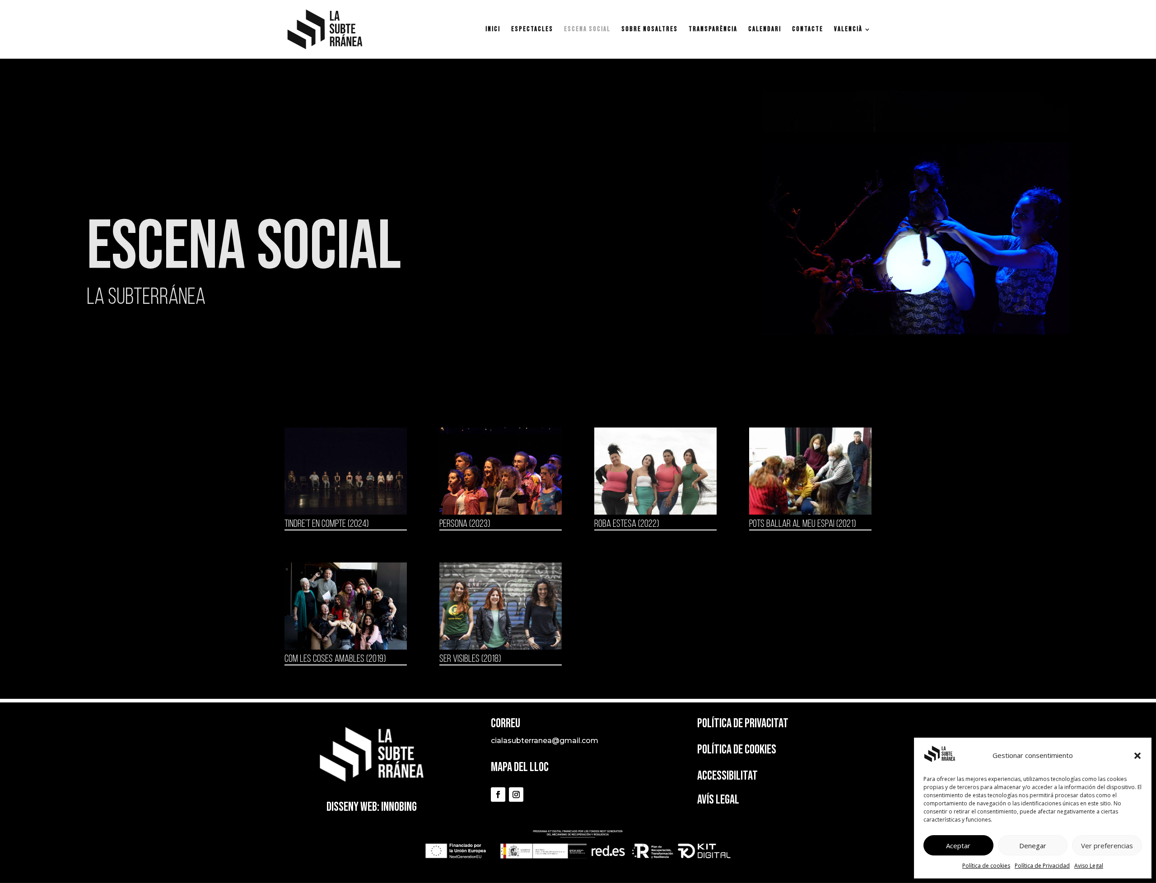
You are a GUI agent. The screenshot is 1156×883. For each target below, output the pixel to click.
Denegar (1032, 845)
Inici (492, 29)
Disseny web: (352, 806)
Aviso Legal (1088, 865)
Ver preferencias (1107, 845)
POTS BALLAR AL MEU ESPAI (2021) (802, 524)
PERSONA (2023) (464, 524)
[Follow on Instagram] (516, 794)
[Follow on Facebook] (498, 794)
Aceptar (958, 845)
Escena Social (587, 29)
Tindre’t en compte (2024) (326, 524)
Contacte (807, 29)
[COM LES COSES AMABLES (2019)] (345, 606)
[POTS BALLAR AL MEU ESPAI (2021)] (810, 471)
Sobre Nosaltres (649, 29)
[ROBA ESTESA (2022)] (655, 471)
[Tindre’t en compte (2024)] (345, 471)
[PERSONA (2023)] (500, 471)
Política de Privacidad (1042, 865)
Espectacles (532, 29)
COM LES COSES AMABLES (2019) (335, 659)
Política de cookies (986, 865)
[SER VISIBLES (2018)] (500, 606)
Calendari (764, 29)
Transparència (713, 29)
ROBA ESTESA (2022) (626, 524)
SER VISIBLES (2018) (470, 659)
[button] (1137, 755)
